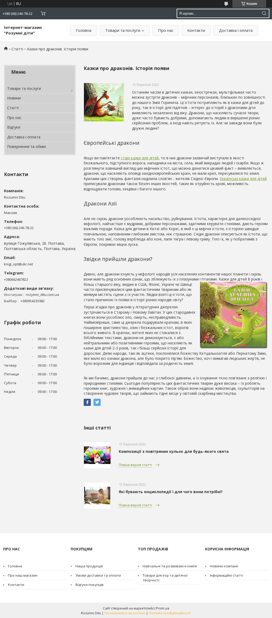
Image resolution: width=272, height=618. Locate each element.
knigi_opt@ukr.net (18, 264)
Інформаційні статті (226, 575)
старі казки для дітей (140, 157)
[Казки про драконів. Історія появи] (104, 102)
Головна (83, 30)
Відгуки (13, 127)
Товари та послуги (122, 30)
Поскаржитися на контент (124, 613)
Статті (17, 48)
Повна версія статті (135, 464)
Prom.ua (162, 608)
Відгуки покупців (89, 584)
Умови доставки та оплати (98, 575)
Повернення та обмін (26, 146)
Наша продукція (89, 566)
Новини (14, 97)
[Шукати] (264, 13)
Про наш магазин (22, 575)
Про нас (165, 30)
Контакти (196, 30)
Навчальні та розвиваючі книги (170, 566)
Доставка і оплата (236, 30)
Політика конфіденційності (170, 613)
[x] (97, 402)
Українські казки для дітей (243, 178)
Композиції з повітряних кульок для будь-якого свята (174, 451)
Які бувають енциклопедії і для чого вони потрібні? (171, 491)
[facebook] (87, 402)
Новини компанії (224, 566)
